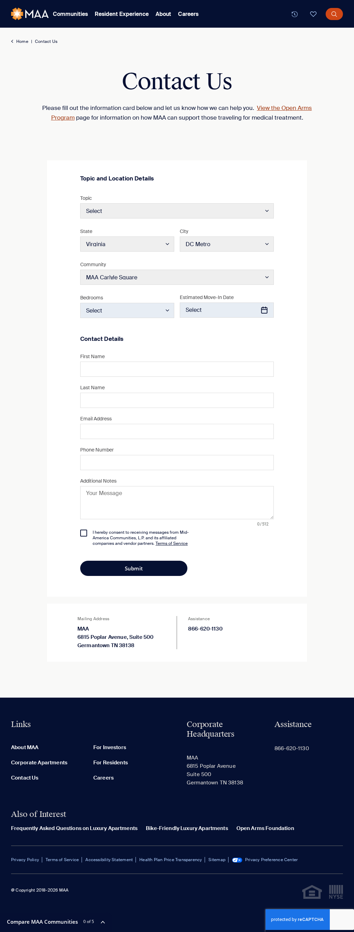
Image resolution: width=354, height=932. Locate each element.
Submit (134, 568)
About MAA (24, 747)
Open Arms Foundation (265, 828)
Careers (188, 14)
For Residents (110, 762)
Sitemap (216, 860)
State (86, 231)
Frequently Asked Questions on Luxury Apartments (74, 828)
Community (93, 264)
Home (22, 41)
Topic (86, 198)
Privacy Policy (25, 860)
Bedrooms (91, 297)
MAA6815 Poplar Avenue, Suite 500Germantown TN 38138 (115, 637)
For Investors (109, 747)
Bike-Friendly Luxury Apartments (187, 828)
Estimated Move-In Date (207, 297)
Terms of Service (62, 860)
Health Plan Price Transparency (170, 860)
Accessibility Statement (109, 860)
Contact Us (46, 41)
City (184, 231)
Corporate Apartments (39, 762)
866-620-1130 (205, 628)
